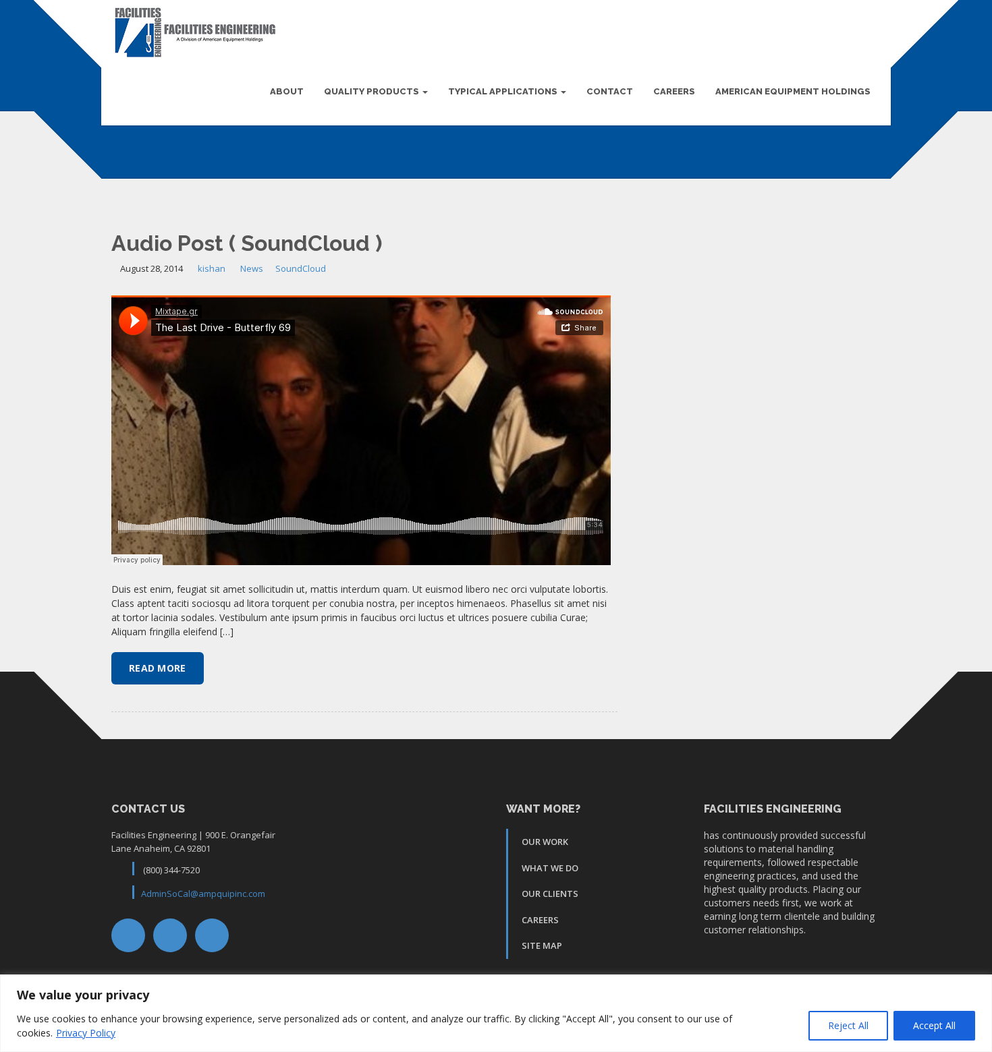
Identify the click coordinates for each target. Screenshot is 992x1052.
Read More (157, 668)
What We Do (550, 868)
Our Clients (550, 893)
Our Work (545, 842)
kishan (211, 268)
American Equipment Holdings (793, 91)
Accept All (934, 1025)
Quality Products (372, 91)
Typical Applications (503, 91)
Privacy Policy (85, 1032)
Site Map (542, 945)
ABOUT (287, 91)
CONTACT (609, 91)
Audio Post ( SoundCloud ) (246, 243)
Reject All (848, 1025)
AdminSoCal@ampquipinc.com (203, 893)
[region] (496, 1013)
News (251, 268)
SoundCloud (300, 268)
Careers (674, 91)
